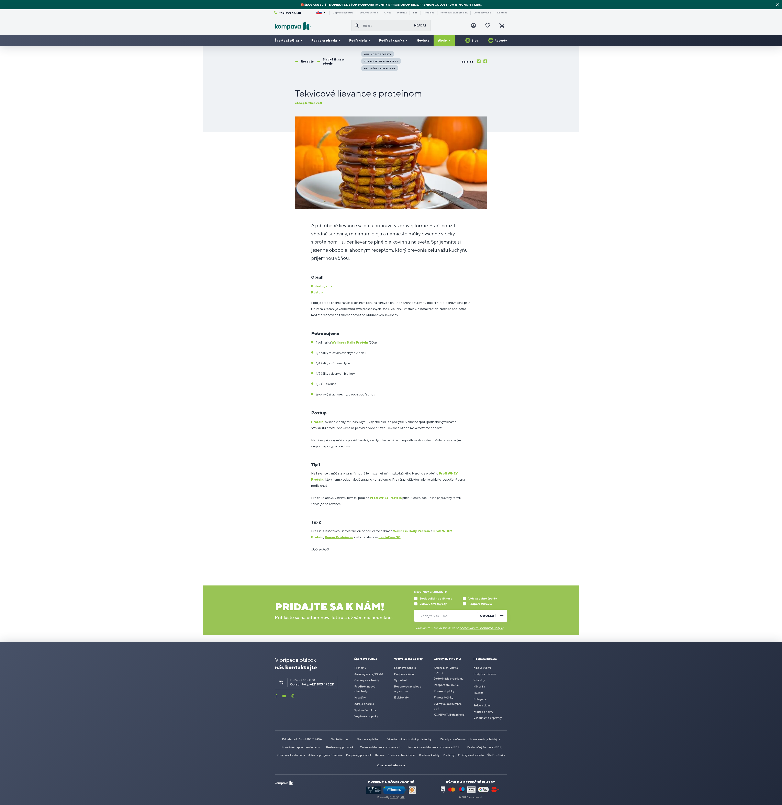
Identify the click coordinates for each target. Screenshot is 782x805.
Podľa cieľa (358, 40)
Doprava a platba (343, 12)
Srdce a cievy (481, 705)
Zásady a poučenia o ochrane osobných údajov (470, 739)
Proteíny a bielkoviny (379, 68)
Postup (317, 292)
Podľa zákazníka (391, 40)
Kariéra (379, 755)
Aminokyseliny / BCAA (368, 674)
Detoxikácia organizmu (448, 678)
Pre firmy (449, 755)
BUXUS (394, 797)
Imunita (478, 692)
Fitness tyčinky (443, 697)
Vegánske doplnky (366, 716)
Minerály (479, 686)
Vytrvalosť (400, 680)
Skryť (777, 4)
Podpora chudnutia (446, 684)
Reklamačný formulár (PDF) (484, 747)
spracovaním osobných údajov (481, 628)
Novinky (423, 40)
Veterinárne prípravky (487, 717)
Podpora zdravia (324, 40)
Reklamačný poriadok (340, 747)
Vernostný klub (482, 12)
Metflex (402, 12)
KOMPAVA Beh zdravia (449, 714)
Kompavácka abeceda (291, 755)
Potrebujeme (322, 286)
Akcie (442, 40)
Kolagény (479, 699)
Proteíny (360, 667)
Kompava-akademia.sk (454, 12)
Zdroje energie (364, 703)
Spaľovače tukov (365, 710)
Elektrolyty (401, 697)
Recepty (501, 40)
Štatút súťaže (496, 755)
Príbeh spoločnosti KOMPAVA (302, 739)
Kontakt (502, 12)
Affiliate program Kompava (325, 755)
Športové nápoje (405, 667)
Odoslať (488, 615)
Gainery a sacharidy (366, 680)
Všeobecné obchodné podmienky (409, 739)
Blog (475, 40)
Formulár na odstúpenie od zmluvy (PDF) (433, 747)
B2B (415, 12)
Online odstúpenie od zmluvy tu (380, 747)
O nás (387, 12)
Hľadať (420, 25)
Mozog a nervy (483, 711)
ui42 (402, 797)
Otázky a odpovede (471, 755)
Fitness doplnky (444, 691)
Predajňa (429, 12)
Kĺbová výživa (482, 667)
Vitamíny (479, 680)
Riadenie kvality (429, 755)
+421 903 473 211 (290, 12)
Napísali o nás (339, 739)
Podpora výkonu (404, 674)
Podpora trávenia (484, 674)
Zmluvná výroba (368, 12)
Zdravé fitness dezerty (381, 61)
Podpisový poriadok (359, 755)
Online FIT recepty (377, 54)
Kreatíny (360, 697)
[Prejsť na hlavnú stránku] (311, 26)
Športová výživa (287, 40)
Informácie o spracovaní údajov (300, 747)
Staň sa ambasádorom (401, 755)
